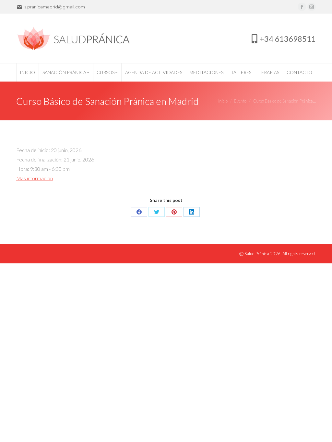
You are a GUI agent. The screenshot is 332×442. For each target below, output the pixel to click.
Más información (34, 178)
